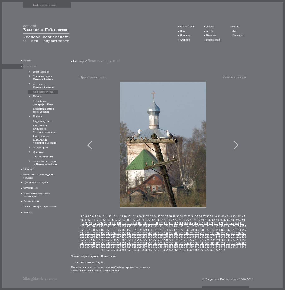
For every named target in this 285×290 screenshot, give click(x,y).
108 (155, 223)
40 (215, 216)
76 (187, 219)
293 (118, 243)
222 (82, 236)
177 (181, 229)
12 (110, 216)
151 (212, 226)
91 (243, 219)
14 (117, 216)
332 (155, 246)
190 (82, 233)
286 (82, 243)
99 (109, 223)
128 (92, 226)
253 (244, 236)
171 (150, 229)
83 (213, 219)
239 (171, 236)
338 (186, 246)
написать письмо (47, 5)
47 (243, 216)
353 (118, 250)
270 (165, 239)
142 (165, 226)
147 (191, 226)
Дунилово (185, 35)
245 (202, 236)
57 (116, 219)
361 (160, 250)
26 (162, 216)
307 (191, 243)
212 (196, 233)
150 (207, 226)
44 (230, 216)
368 (197, 250)
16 (125, 216)
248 (218, 236)
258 (103, 239)
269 (160, 239)
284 (238, 239)
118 (206, 223)
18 (132, 216)
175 (171, 229)
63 (138, 219)
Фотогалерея (79, 61)
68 (157, 219)
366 (186, 250)
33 (189, 216)
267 (150, 239)
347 (233, 246)
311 (212, 243)
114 (186, 223)
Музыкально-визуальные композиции (36, 195)
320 (92, 246)
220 (238, 233)
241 (181, 236)
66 (149, 219)
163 (108, 229)
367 (191, 250)
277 (202, 239)
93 (86, 223)
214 (207, 233)
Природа (37, 116)
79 (198, 219)
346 (228, 246)
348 (238, 246)
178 (186, 229)
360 (155, 250)
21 (143, 216)
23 (151, 216)
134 (124, 226)
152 (218, 226)
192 (92, 233)
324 (113, 246)
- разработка (50, 278)
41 (219, 216)
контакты (28, 212)
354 (124, 250)
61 (131, 219)
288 (92, 243)
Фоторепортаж (40, 147)
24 (155, 216)
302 (165, 243)
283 (233, 239)
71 (168, 219)
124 (237, 223)
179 (191, 229)
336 (176, 246)
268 (155, 239)
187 (233, 229)
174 (165, 229)
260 (113, 239)
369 (202, 250)
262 (124, 239)
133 (118, 226)
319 (87, 246)
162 (103, 229)
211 (191, 233)
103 (129, 223)
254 (82, 239)
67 (153, 219)
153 (223, 226)
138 (144, 226)
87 (228, 219)
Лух (234, 30)
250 (228, 236)
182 (207, 229)
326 (124, 246)
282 (228, 239)
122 (226, 223)
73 (176, 219)
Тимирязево (238, 35)
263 (129, 239)
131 (108, 226)
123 (231, 223)
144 (176, 226)
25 (159, 216)
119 (211, 223)
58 (119, 219)
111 (171, 223)
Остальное (38, 152)
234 (144, 236)
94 (90, 223)
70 (164, 219)
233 (139, 236)
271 (171, 239)
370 (207, 250)
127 (87, 226)
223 (87, 236)
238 (165, 236)
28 (170, 216)
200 (134, 233)
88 (232, 219)
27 (166, 216)
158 (82, 229)
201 (139, 233)
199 (129, 233)
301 (160, 243)
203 (150, 233)
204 (155, 233)
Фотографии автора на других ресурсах (39, 176)
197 (118, 233)
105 (140, 223)
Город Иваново (41, 71)
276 (197, 239)
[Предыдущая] (89, 145)
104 (134, 223)
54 (104, 219)
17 (128, 216)
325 (118, 246)
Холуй (209, 30)
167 (129, 229)
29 (174, 216)
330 (144, 246)
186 (228, 229)
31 (181, 216)
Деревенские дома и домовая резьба (43, 110)
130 (103, 226)
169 (139, 229)
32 (185, 216)
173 (160, 229)
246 (207, 236)
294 (124, 243)
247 (212, 236)
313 (223, 243)
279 (212, 239)
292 (113, 243)
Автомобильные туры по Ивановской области (45, 163)
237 (160, 236)
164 (113, 229)
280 (218, 239)
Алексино (185, 39)
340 (197, 246)
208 (176, 233)
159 (87, 229)
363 (171, 250)
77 (191, 219)
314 (228, 243)
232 (134, 236)
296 (134, 243)
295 (129, 243)
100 (114, 223)
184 (218, 229)
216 (217, 233)
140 (155, 226)
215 (212, 233)
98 (105, 223)
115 (191, 223)
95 (94, 223)
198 (124, 233)
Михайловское (213, 39)
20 (140, 216)
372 (218, 250)
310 (207, 243)
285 (244, 239)
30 (177, 216)
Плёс (182, 30)
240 (176, 236)
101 (119, 223)
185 (223, 229)
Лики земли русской (43, 91)
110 (166, 223)
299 (150, 243)
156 (238, 226)
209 (181, 233)
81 (206, 219)
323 (108, 246)
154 (228, 226)
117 (201, 223)
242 (186, 236)
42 (222, 216)
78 (194, 219)
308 (197, 243)
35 (196, 216)
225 (98, 236)
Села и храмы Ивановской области (43, 86)
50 (89, 219)
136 (134, 226)
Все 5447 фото (187, 26)
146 (186, 226)
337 (181, 246)
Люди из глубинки (42, 121)
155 (233, 226)
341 (202, 246)
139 (150, 226)
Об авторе (28, 168)
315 (233, 243)
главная (27, 60)
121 (221, 223)
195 (108, 233)
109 (161, 223)
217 (223, 233)
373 (223, 250)
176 (176, 229)
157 (244, 226)
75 (183, 219)
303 (171, 243)
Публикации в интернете (36, 182)
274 (186, 239)
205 (160, 233)
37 (204, 216)
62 (134, 219)
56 (112, 219)
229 (118, 236)
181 (202, 229)
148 (197, 226)
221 (243, 233)
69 (161, 219)
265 (139, 239)
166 (124, 229)
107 (150, 223)
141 (160, 226)
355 (129, 250)
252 (238, 236)
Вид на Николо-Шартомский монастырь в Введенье (44, 139)
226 (103, 236)
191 (87, 233)
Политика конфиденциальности (39, 206)
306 (186, 243)
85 (221, 219)
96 (98, 223)
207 (171, 233)
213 (202, 233)
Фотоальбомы (30, 187)
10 (102, 216)
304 (176, 243)
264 (134, 239)
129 (98, 226)
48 (82, 219)
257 (98, 239)
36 (200, 216)
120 (216, 223)
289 (98, 243)
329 (139, 246)
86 (224, 219)
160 (92, 229)
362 (165, 250)
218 (228, 233)
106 (145, 223)
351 (108, 250)
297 (139, 243)
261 (118, 239)
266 (144, 239)
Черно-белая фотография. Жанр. (43, 103)
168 (134, 229)
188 (238, 229)
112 (176, 223)
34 (192, 216)
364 (176, 250)
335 (171, 246)
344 (218, 246)
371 (212, 250)
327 (129, 246)
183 (212, 229)
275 (191, 239)
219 (233, 233)
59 (123, 219)
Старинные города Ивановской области (43, 78)
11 (106, 216)
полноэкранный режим (234, 76)
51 (93, 219)
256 (92, 239)
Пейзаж (37, 96)
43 (226, 216)
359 (150, 250)
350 (103, 250)
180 (197, 229)
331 (150, 246)
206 (165, 233)
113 (181, 223)
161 (98, 229)
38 (207, 216)
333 (160, 246)
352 (113, 250)
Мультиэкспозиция (43, 156)
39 (211, 216)
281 (223, 239)
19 (136, 216)
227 (108, 236)
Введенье (211, 35)
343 (212, 246)
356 (134, 250)
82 (209, 219)
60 (127, 219)
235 (150, 236)
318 (82, 246)
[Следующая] (235, 145)
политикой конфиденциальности (103, 270)
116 (196, 223)
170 (144, 229)
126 (82, 226)
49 (85, 219)
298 (144, 243)
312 (217, 243)
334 (165, 246)
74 (179, 219)
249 (223, 236)
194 (103, 233)
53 (101, 219)
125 (242, 223)
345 (223, 246)
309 (202, 243)
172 (155, 229)
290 (103, 243)
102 (124, 223)
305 (181, 243)
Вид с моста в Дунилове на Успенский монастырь (44, 128)
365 (181, 250)
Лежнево (210, 26)
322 (103, 246)
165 (118, 229)
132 (113, 226)
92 (83, 223)
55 (108, 219)
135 (129, 226)
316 (238, 243)
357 (139, 250)
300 (155, 243)
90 (239, 219)
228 (113, 236)
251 (233, 236)
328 (134, 246)
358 (144, 250)
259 (108, 239)
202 (144, 233)
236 (155, 236)
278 (207, 239)
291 (108, 243)
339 (191, 246)
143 (171, 226)
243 (191, 236)
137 (139, 226)
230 (124, 236)
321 (98, 246)
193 (98, 233)
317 (243, 243)
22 (147, 216)
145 (181, 226)
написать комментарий (89, 262)
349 (244, 246)
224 (92, 236)
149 (202, 226)
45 (234, 216)
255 (87, 239)
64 (142, 219)
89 (236, 219)
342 (207, 246)
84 (217, 219)
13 (113, 216)
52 (97, 219)
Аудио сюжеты (31, 200)
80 (202, 219)
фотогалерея (30, 66)
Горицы (236, 26)
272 (176, 239)
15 (121, 216)
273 (181, 239)
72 (172, 219)
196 (113, 233)
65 (146, 219)
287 (87, 243)
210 (186, 233)
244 (197, 236)
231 (129, 236)
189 (244, 229)
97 (101, 223)
